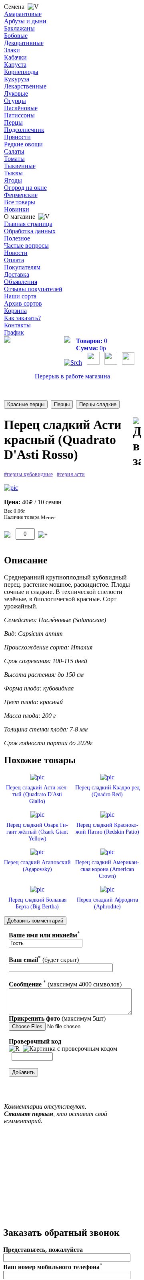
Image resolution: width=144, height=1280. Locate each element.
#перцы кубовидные (28, 474)
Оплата (14, 260)
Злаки (12, 50)
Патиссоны (19, 115)
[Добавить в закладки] (137, 442)
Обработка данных (30, 231)
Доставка (16, 274)
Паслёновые (21, 108)
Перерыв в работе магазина (72, 376)
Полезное (17, 238)
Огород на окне (25, 187)
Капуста (15, 64)
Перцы (13, 122)
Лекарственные (25, 86)
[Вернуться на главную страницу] (7, 340)
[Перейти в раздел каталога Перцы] (62, 404)
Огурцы (15, 100)
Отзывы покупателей (33, 289)
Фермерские (21, 194)
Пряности (17, 137)
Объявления (20, 281)
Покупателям (22, 267)
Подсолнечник (24, 129)
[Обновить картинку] (14, 1048)
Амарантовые (23, 13)
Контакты (17, 325)
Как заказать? (22, 317)
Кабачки (15, 57)
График (14, 332)
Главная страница (28, 223)
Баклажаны (19, 28)
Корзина (15, 310)
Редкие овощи (23, 144)
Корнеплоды (21, 71)
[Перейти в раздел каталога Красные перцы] (26, 404)
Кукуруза (16, 79)
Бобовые (16, 35)
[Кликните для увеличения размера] (11, 487)
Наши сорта (20, 296)
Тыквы (13, 173)
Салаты (14, 151)
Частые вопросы (26, 245)
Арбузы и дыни (25, 21)
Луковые (16, 93)
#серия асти (71, 474)
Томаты (14, 158)
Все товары (19, 202)
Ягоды (13, 180)
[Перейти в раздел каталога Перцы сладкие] (98, 404)
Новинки (16, 209)
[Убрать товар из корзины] (8, 534)
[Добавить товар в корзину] (43, 534)
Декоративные (24, 42)
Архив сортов (23, 303)
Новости (16, 252)
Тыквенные (20, 165)
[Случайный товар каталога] (128, 362)
